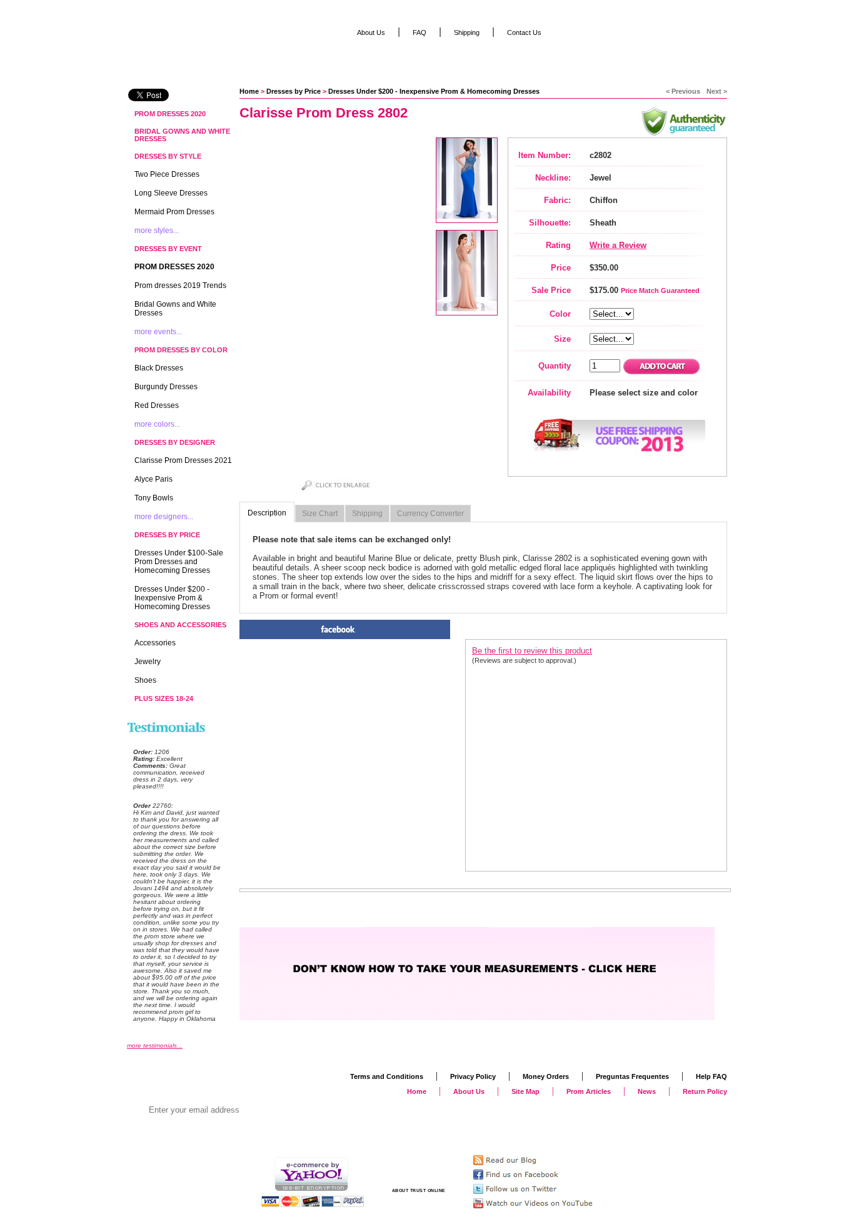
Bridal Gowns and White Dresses (182, 134)
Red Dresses (156, 405)
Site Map (525, 1091)
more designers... (163, 516)
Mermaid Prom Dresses (174, 211)
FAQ (419, 32)
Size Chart (320, 513)
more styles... (156, 230)
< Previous (683, 91)
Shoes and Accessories (180, 624)
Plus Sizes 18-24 (163, 698)
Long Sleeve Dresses (171, 193)
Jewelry (147, 661)
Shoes (145, 680)
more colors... (157, 424)
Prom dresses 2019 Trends (180, 285)
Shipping (367, 513)
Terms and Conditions (386, 1076)
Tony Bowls (153, 498)
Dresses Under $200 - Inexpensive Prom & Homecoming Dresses (434, 91)
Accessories (155, 642)
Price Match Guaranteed (660, 290)
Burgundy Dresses (166, 386)
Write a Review (618, 245)
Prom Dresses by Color (181, 350)
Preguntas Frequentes (632, 1076)
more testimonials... (155, 1045)
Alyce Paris (153, 479)
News (647, 1091)
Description (267, 513)
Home (249, 91)
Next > (716, 91)
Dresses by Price (293, 91)
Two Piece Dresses (166, 174)
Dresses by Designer (174, 442)
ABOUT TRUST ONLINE (419, 1190)
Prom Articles (588, 1091)
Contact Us (524, 32)
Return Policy (705, 1091)
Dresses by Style (167, 156)
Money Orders (546, 1076)
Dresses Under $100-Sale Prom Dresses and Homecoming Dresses (178, 562)
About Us (371, 32)
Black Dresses (158, 368)
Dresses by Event (168, 248)
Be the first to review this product (532, 650)
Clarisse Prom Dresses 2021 (183, 460)
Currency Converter (430, 513)
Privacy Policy (473, 1076)
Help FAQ (711, 1076)
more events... (158, 331)
